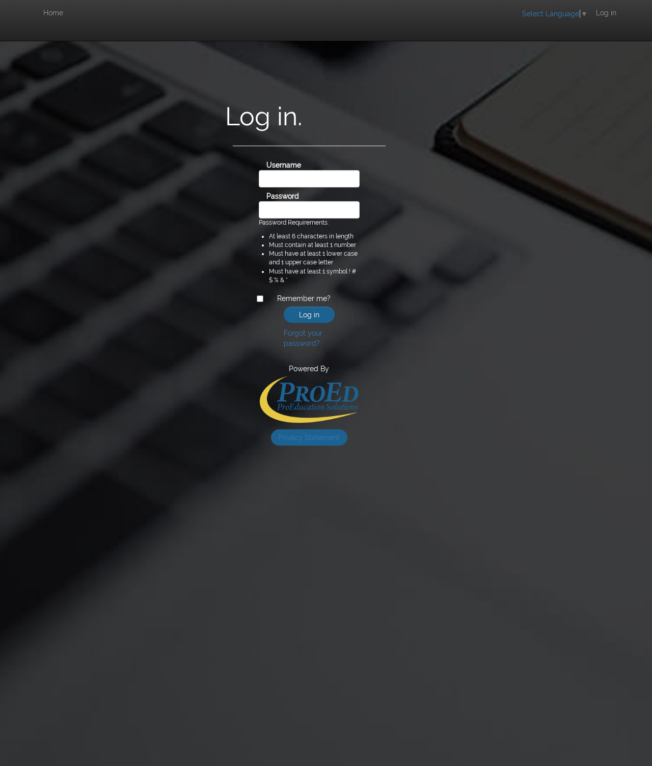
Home (53, 13)
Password (271, 196)
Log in (606, 13)
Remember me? (304, 298)
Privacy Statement (309, 437)
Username (271, 165)
